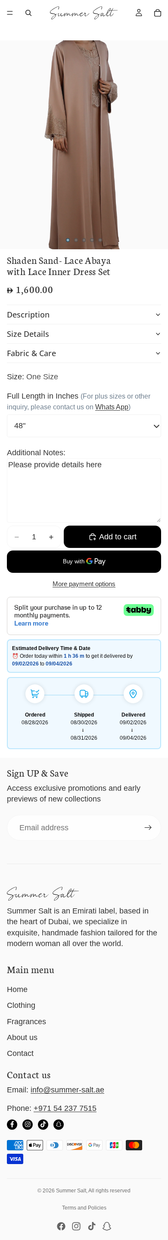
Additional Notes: (36, 452)
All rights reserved (109, 1191)
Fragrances (26, 1021)
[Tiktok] (92, 1226)
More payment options (84, 583)
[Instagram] (27, 1124)
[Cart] (157, 12)
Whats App (111, 407)
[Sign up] (148, 828)
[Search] (28, 12)
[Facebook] (12, 1124)
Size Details (28, 334)
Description (28, 314)
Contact (20, 1053)
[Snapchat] (58, 1124)
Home (17, 989)
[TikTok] (43, 1124)
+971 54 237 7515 (65, 1108)
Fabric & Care (31, 353)
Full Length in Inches (42, 396)
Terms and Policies (84, 1208)
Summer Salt (71, 1191)
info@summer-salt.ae (67, 1090)
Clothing (21, 1005)
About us (22, 1037)
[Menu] (10, 13)
